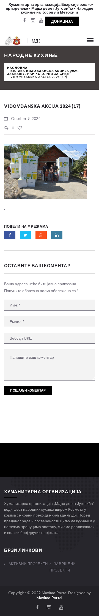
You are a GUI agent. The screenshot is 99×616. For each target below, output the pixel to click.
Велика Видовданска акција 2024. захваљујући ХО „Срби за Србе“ (43, 72)
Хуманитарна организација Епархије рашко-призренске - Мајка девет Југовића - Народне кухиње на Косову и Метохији (50, 8)
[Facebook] (24, 21)
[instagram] (33, 21)
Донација (62, 21)
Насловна (17, 67)
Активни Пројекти (28, 564)
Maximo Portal (49, 597)
